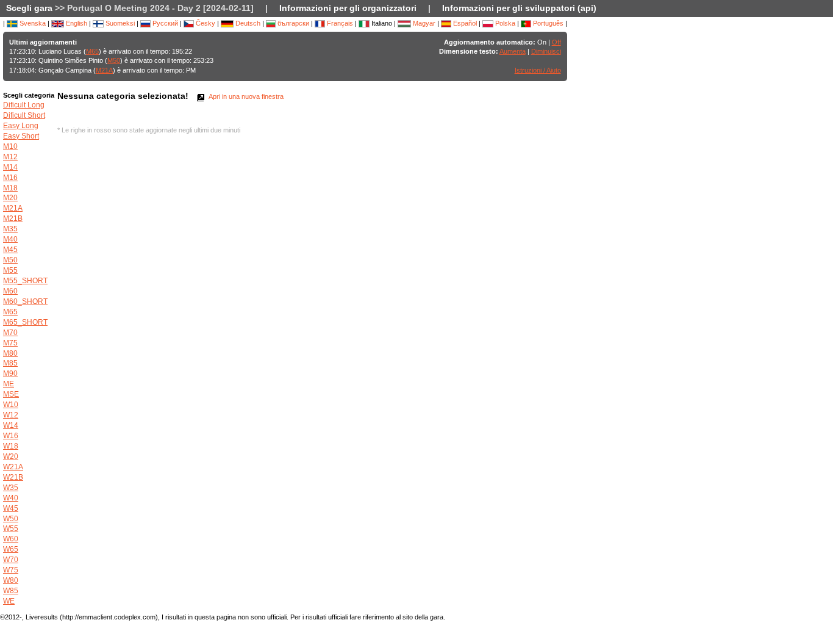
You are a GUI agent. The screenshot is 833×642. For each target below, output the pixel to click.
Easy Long (20, 125)
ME (8, 384)
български (292, 23)
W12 (10, 415)
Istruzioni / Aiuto (538, 70)
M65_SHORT (25, 322)
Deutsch (247, 23)
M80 (10, 353)
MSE (11, 394)
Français (339, 23)
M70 (10, 332)
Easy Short (21, 136)
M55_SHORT (25, 280)
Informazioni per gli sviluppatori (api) (519, 8)
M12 (10, 157)
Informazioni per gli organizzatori (347, 8)
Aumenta (512, 51)
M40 (10, 239)
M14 (10, 167)
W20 (10, 456)
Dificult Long (24, 105)
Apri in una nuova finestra (245, 96)
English (75, 23)
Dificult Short (24, 115)
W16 (10, 435)
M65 (92, 51)
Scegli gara (29, 8)
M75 (10, 343)
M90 (10, 373)
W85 (10, 590)
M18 (10, 188)
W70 (10, 559)
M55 (10, 270)
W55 (10, 528)
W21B (13, 477)
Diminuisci (546, 51)
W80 (10, 580)
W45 (10, 508)
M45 (10, 249)
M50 (113, 60)
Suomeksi (119, 23)
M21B (13, 218)
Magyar (423, 23)
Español (464, 23)
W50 (10, 518)
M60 (10, 291)
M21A (104, 70)
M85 (10, 363)
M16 (10, 177)
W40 (10, 498)
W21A (13, 467)
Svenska (32, 23)
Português (547, 23)
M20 (10, 197)
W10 (10, 404)
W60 (10, 539)
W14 (10, 425)
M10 (10, 146)
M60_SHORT (25, 301)
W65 (10, 549)
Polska (504, 23)
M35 (10, 229)
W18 (10, 446)
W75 (10, 570)
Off (556, 42)
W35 (10, 487)
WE (9, 601)
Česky (204, 23)
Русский (164, 23)
